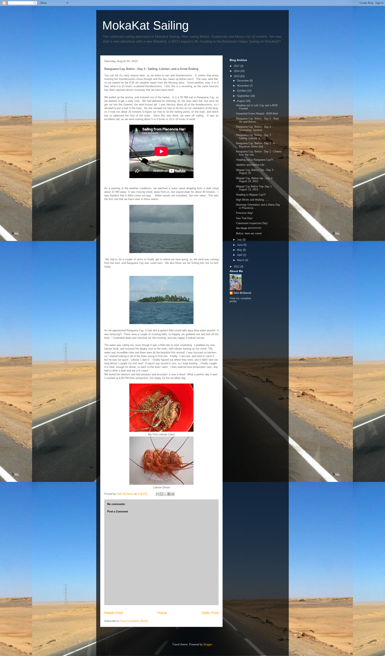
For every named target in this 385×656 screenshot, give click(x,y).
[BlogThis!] (161, 494)
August (241, 100)
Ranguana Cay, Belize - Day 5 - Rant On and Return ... (257, 120)
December (243, 80)
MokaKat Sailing (145, 25)
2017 (237, 65)
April (240, 254)
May (240, 249)
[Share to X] (165, 494)
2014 (237, 70)
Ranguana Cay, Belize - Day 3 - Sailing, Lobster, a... (254, 137)
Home (162, 613)
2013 (237, 76)
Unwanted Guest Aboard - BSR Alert (257, 113)
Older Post (210, 613)
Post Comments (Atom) (134, 620)
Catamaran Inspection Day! (252, 223)
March (241, 260)
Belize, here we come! (249, 233)
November (243, 85)
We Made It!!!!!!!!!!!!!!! (248, 228)
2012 (237, 266)
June (240, 244)
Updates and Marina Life (250, 164)
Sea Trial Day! (244, 218)
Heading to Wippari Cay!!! (251, 194)
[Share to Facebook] (169, 494)
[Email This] (158, 494)
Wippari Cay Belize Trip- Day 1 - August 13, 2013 (254, 188)
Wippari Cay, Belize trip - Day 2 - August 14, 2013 (255, 180)
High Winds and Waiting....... (252, 199)
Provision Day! (244, 212)
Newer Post (113, 613)
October (242, 90)
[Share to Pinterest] (173, 494)
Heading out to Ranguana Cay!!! (254, 159)
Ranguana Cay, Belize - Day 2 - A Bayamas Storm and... (255, 145)
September (243, 95)
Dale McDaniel (242, 292)
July (240, 239)
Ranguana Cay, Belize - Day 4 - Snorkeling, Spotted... (254, 128)
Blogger (208, 644)
